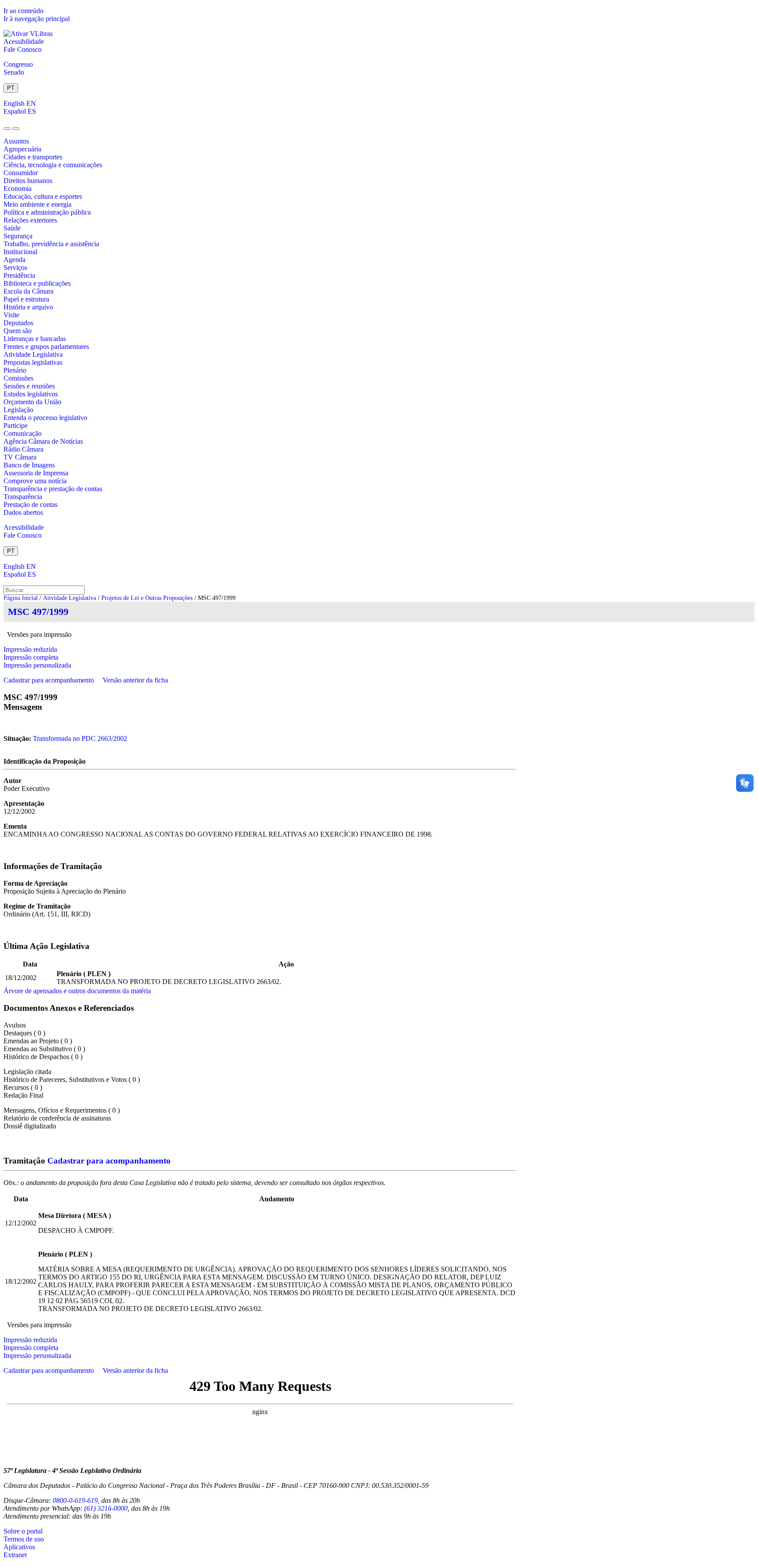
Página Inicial (21, 598)
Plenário (15, 370)
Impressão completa (31, 657)
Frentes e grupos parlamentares (46, 346)
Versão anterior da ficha (135, 680)
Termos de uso (24, 1539)
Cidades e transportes (33, 157)
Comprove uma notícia (35, 481)
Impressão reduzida (30, 649)
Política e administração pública (47, 212)
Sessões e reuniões (29, 386)
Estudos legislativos (31, 394)
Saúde (12, 228)
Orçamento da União (32, 402)
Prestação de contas (30, 504)
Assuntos (16, 141)
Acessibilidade (24, 41)
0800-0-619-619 (75, 1500)
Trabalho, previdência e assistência (51, 244)
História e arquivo (28, 307)
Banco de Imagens (29, 465)
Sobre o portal (23, 1531)
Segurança (18, 236)
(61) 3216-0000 (106, 1508)
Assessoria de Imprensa (36, 473)
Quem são (18, 330)
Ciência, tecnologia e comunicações (53, 165)
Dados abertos (23, 512)
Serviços (15, 267)
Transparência (23, 496)
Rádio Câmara (23, 449)
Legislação (18, 409)
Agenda (14, 259)
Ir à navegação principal (37, 18)
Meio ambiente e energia (38, 204)
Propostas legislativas (33, 362)
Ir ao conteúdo (23, 10)
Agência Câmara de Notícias (43, 441)
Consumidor (21, 172)
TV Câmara (20, 457)
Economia (18, 188)
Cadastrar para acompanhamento (50, 680)
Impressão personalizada (37, 665)
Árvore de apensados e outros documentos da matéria (77, 991)
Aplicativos (19, 1547)
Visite (11, 315)
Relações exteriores (30, 220)
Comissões (18, 378)
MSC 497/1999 (38, 611)
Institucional (20, 251)
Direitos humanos (28, 180)
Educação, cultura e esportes (43, 196)
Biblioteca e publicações (37, 283)
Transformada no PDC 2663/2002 (80, 738)
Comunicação (23, 433)
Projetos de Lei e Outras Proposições (147, 598)
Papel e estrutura (26, 299)
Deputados (18, 323)
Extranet (15, 1555)
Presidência (19, 275)
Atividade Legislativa (33, 354)
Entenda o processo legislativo (45, 417)
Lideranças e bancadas (35, 338)
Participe (16, 425)
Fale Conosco (23, 49)
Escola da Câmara (29, 291)
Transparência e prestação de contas (53, 488)
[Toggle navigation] (7, 128)
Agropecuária (22, 149)
